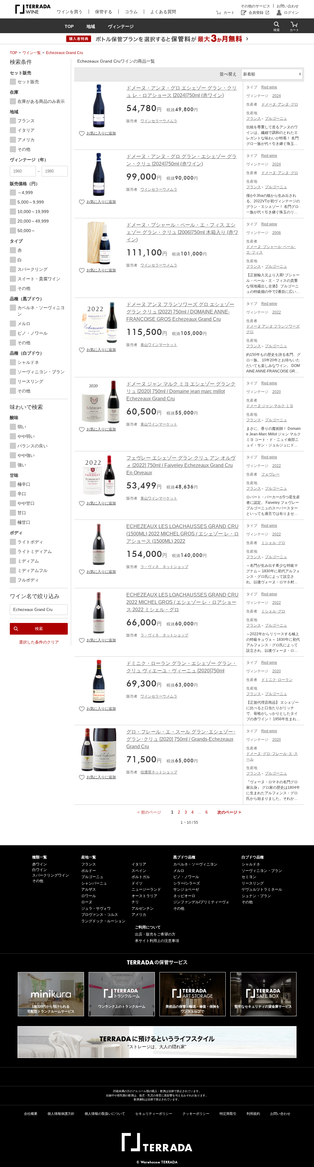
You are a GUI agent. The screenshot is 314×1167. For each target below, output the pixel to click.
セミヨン (249, 877)
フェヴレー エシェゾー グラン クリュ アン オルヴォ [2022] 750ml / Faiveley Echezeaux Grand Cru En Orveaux (181, 465)
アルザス (88, 889)
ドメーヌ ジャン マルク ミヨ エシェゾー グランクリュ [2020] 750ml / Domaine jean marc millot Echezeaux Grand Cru (181, 391)
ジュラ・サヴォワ (96, 908)
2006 (276, 233)
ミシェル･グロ (273, 543)
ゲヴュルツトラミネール (262, 889)
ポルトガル (141, 877)
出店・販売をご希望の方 (155, 934)
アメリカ (139, 914)
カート (229, 12)
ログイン (291, 12)
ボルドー (88, 871)
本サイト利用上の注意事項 (157, 941)
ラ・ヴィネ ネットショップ (164, 567)
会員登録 (256, 12)
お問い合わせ (288, 6)
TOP (13, 53)
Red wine (269, 87)
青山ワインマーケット (158, 345)
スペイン (139, 871)
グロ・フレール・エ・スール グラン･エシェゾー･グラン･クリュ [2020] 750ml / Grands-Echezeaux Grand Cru (181, 739)
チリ (135, 902)
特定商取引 (228, 1113)
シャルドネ (251, 864)
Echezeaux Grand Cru (64, 53)
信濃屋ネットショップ (158, 772)
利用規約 (253, 1113)
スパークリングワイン (50, 875)
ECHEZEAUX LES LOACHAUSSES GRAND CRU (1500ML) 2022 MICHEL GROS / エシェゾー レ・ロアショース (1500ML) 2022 (182, 534)
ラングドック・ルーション (103, 921)
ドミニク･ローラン (277, 680)
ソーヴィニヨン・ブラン (262, 871)
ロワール (88, 896)
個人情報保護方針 (61, 1113)
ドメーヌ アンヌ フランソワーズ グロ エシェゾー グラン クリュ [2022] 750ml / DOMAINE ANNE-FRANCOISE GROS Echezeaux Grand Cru (180, 312)
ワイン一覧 (31, 53)
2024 (276, 96)
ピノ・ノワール (186, 877)
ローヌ (86, 902)
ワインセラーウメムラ (158, 121)
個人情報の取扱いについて (105, 1113)
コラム (131, 11)
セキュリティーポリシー (153, 1113)
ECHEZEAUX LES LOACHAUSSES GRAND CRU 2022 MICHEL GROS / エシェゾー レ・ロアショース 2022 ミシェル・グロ (182, 602)
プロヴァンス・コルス (99, 914)
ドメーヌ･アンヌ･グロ (279, 104)
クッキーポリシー (195, 1113)
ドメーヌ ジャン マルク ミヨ (269, 406)
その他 (37, 881)
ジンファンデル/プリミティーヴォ (201, 902)
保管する (103, 11)
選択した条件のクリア (39, 642)
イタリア (139, 864)
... (199, 812)
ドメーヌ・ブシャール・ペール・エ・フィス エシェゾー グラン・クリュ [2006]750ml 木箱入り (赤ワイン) (182, 232)
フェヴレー (270, 474)
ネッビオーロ (184, 896)
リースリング (253, 883)
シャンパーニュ (94, 883)
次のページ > (229, 812)
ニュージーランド (146, 889)
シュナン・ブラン (256, 896)
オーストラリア (144, 896)
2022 (276, 312)
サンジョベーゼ (186, 889)
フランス (253, 118)
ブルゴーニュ (276, 118)
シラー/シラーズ (186, 883)
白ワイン (39, 870)
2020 (276, 392)
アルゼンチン (143, 908)
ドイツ (137, 883)
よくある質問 (163, 11)
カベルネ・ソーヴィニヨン (195, 864)
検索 (39, 628)
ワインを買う (69, 11)
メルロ (178, 871)
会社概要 (30, 1113)
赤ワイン (39, 864)
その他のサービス (255, 6)
